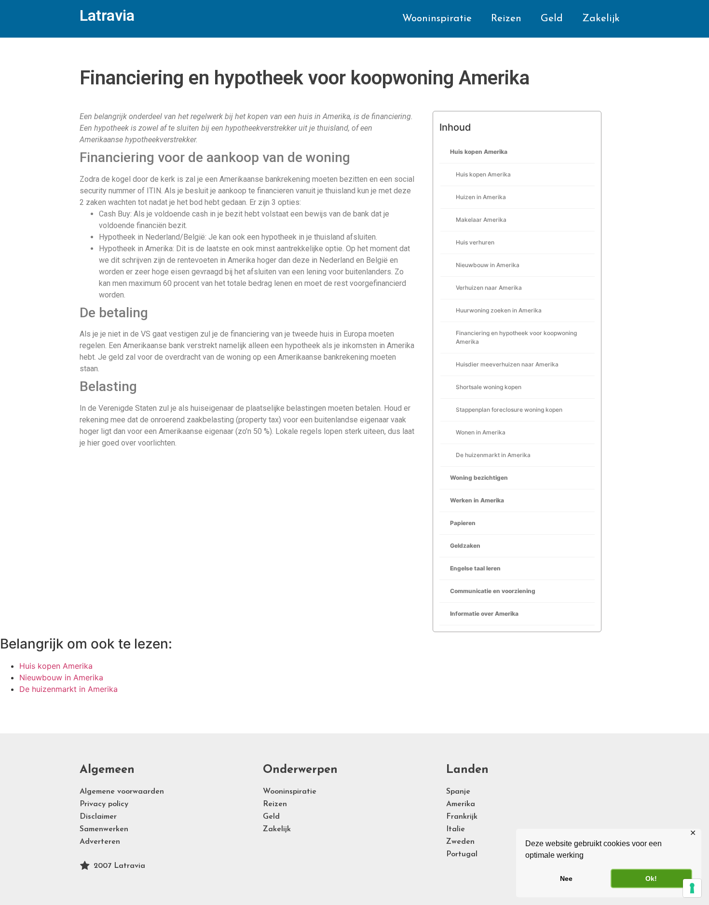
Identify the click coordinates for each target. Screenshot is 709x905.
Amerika (460, 804)
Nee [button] (566, 878)
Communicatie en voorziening (492, 590)
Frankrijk (461, 817)
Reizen (506, 19)
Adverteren (100, 842)
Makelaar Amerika (481, 219)
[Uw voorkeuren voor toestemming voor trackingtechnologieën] (692, 888)
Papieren (463, 523)
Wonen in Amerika (480, 432)
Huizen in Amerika (481, 197)
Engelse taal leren (475, 568)
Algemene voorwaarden (122, 792)
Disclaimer (98, 817)
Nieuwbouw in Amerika (487, 265)
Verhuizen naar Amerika (489, 287)
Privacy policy (104, 804)
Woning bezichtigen (479, 477)
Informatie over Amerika (484, 613)
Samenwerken (104, 829)
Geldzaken (465, 545)
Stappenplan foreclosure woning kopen (509, 409)
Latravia (107, 15)
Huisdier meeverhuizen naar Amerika (507, 364)
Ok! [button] (651, 878)
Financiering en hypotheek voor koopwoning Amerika (516, 337)
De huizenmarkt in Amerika (493, 455)
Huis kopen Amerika (478, 151)
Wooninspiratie (437, 19)
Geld (552, 19)
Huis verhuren (475, 242)
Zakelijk (601, 19)
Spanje (458, 792)
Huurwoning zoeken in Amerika (499, 310)
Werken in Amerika (477, 500)
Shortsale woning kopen (488, 387)
